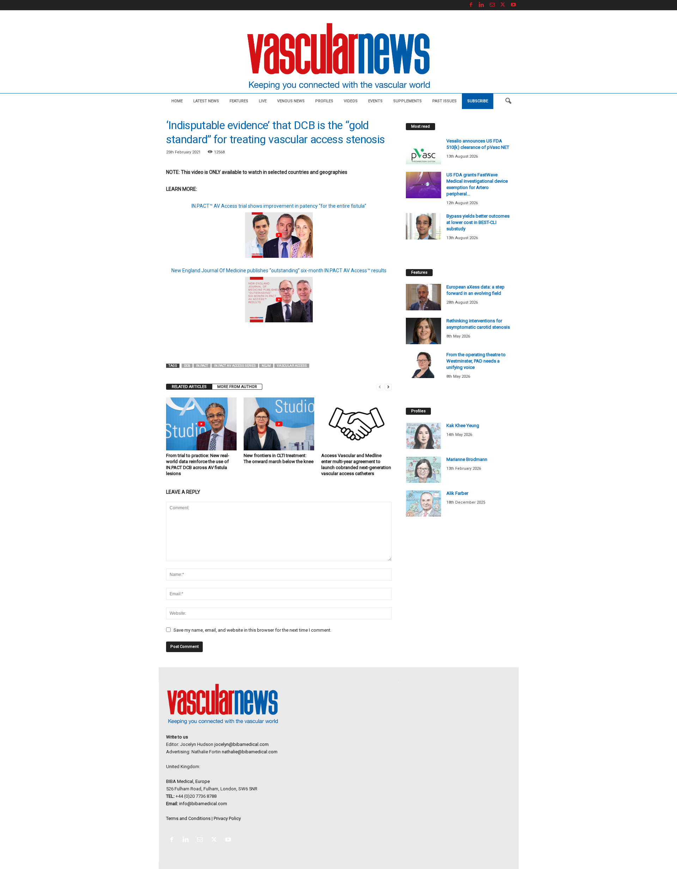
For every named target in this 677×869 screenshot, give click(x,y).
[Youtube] (513, 5)
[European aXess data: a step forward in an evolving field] (423, 297)
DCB (187, 365)
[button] (508, 101)
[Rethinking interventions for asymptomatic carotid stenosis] (423, 331)
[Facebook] (471, 5)
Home (177, 101)
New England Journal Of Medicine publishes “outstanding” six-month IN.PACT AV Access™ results (278, 270)
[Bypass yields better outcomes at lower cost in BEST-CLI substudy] (423, 226)
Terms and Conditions (188, 818)
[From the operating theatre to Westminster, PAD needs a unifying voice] (423, 365)
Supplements (407, 101)
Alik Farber (457, 493)
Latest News (206, 101)
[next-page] (388, 386)
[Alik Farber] (423, 503)
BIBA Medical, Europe (188, 781)
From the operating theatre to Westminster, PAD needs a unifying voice (476, 361)
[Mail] (492, 5)
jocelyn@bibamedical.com (241, 744)
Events (375, 101)
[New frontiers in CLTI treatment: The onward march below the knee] (279, 423)
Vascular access (292, 365)
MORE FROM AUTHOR (237, 386)
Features (239, 101)
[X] (503, 5)
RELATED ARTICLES (189, 386)
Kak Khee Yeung (462, 425)
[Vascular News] (338, 57)
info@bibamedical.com (203, 803)
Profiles (324, 101)
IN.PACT (202, 365)
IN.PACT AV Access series (235, 365)
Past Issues (444, 101)
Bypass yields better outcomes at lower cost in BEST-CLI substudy (478, 222)
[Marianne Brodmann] (423, 469)
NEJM (266, 365)
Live (263, 101)
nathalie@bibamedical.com (249, 751)
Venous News (291, 101)
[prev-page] (379, 386)
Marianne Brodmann (466, 459)
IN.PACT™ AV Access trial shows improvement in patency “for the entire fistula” (278, 206)
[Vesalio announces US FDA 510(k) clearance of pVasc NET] (423, 151)
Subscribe (477, 101)
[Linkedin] (481, 5)
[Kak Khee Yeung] (423, 436)
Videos (351, 101)
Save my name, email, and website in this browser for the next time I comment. (252, 630)
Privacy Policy (227, 818)
